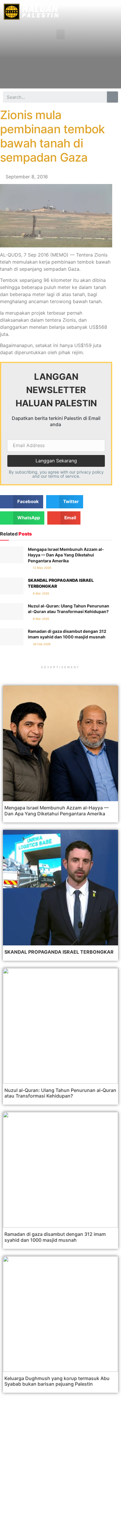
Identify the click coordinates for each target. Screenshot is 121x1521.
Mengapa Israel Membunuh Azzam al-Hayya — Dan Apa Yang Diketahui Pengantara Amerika (66, 555)
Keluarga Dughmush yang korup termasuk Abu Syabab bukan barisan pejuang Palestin (57, 1381)
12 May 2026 (41, 567)
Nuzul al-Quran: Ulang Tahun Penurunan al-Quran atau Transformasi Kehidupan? (60, 1093)
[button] (60, 34)
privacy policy (90, 471)
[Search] (112, 97)
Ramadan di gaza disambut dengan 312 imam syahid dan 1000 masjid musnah (55, 1237)
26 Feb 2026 (41, 644)
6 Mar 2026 (40, 593)
